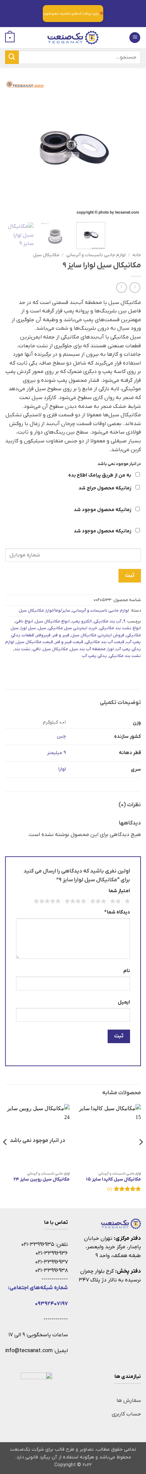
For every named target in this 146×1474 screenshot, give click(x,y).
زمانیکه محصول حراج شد (105, 488)
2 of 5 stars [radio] (116, 901)
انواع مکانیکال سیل (52, 621)
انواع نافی (24, 621)
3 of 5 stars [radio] (99, 901)
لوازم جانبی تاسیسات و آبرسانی (96, 255)
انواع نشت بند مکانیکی (120, 628)
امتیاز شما (119, 891)
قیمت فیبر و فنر (69, 642)
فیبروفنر (43, 635)
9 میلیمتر (56, 753)
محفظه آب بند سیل (88, 649)
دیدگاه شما (117, 912)
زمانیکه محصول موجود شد (103, 510)
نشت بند (22, 649)
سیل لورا (28, 628)
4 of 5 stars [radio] (76, 901)
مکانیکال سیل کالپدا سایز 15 (113, 1179)
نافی (37, 649)
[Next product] (134, 287)
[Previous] (130, 147)
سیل (42, 628)
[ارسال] (12, 57)
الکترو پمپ (82, 621)
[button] (134, 37)
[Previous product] (121, 287)
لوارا (62, 769)
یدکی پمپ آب (94, 656)
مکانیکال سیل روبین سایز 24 (42, 1179)
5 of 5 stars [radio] (48, 901)
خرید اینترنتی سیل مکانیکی (72, 628)
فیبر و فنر (61, 635)
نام (126, 971)
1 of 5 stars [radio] (128, 901)
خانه (136, 255)
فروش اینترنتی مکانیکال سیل (97, 635)
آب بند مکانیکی (107, 621)
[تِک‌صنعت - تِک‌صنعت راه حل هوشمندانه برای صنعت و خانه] (73, 37)
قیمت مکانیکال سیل (34, 642)
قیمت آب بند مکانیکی (104, 642)
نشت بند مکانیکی (125, 656)
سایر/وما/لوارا (58, 610)
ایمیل (124, 1002)
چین (61, 736)
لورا (111, 649)
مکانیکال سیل (46, 255)
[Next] (11, 147)
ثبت (129, 575)
